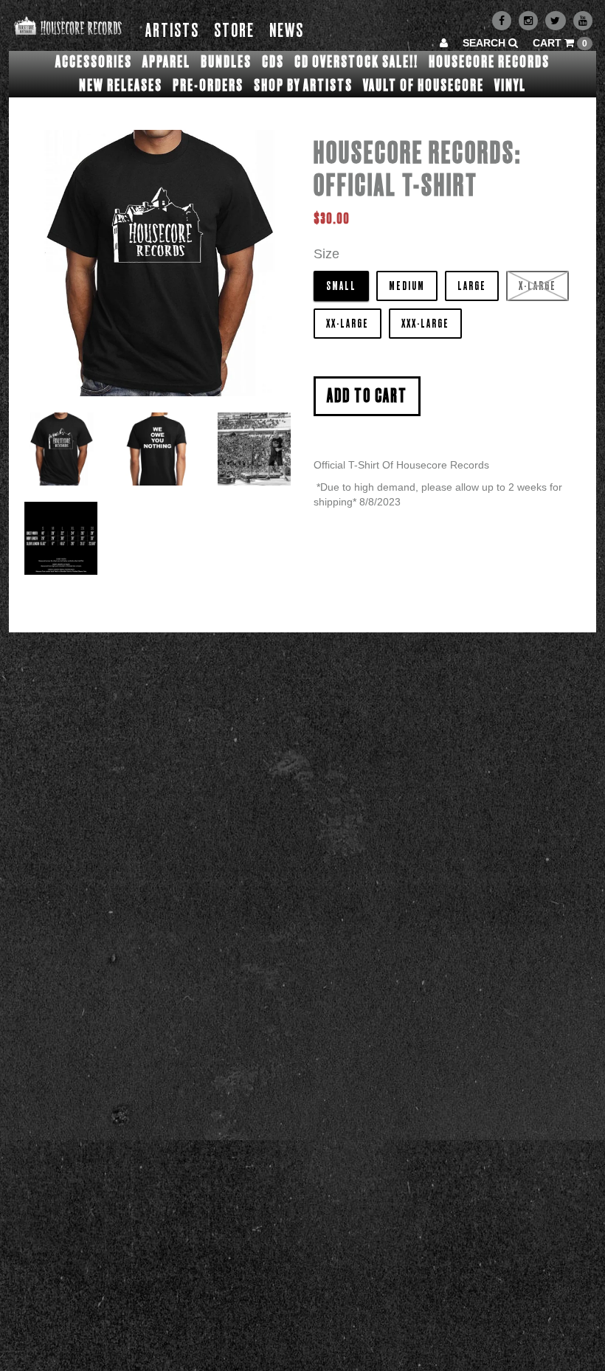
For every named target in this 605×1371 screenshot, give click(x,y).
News (286, 31)
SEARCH (485, 43)
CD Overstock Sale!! (356, 62)
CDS (273, 62)
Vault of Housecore (423, 85)
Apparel (166, 62)
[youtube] (582, 20)
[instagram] (528, 20)
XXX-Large (425, 324)
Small (341, 286)
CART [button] (560, 43)
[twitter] (555, 20)
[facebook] (501, 20)
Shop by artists (303, 85)
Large (471, 286)
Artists (172, 31)
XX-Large (347, 324)
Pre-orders (208, 85)
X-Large (537, 286)
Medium (407, 286)
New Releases (120, 85)
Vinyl (510, 85)
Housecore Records (489, 62)
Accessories (93, 62)
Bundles (226, 62)
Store (234, 31)
